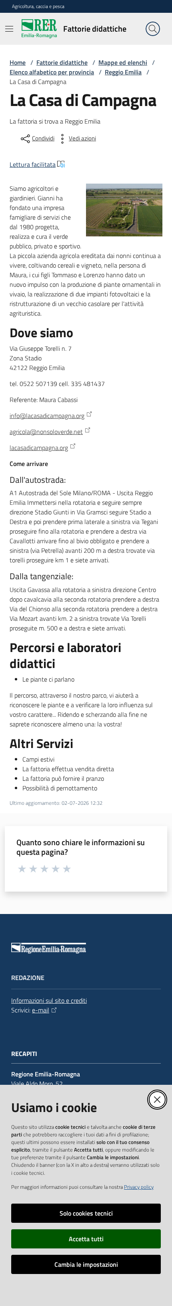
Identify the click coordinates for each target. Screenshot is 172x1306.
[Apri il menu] (9, 29)
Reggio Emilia (123, 72)
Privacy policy (139, 1187)
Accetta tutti (86, 1239)
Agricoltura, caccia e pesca (38, 6)
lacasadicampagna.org (39, 447)
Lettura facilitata (33, 164)
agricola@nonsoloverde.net (46, 431)
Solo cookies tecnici (86, 1213)
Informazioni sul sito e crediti (49, 1000)
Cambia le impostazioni (86, 1264)
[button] (153, 29)
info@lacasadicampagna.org (47, 415)
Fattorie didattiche (62, 62)
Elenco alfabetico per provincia (52, 72)
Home (18, 62)
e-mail (40, 1010)
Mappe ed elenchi (122, 62)
